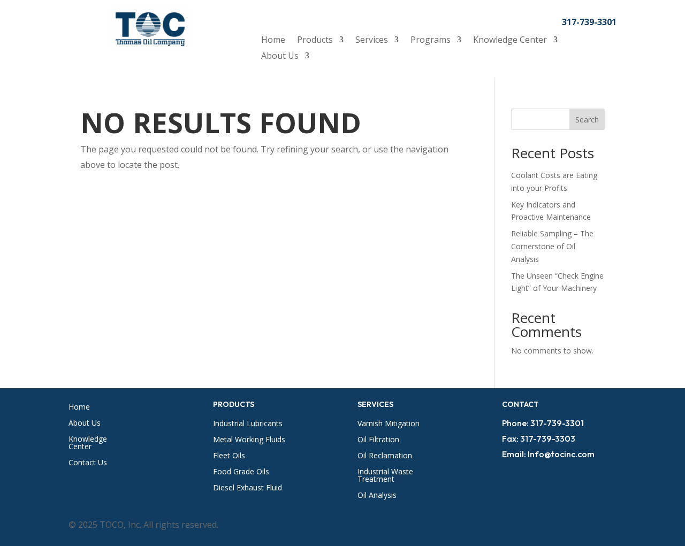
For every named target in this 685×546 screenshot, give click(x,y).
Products (315, 40)
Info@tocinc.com (561, 454)
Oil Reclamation (384, 456)
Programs (430, 40)
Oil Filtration (378, 440)
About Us (280, 56)
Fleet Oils (229, 456)
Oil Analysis (377, 495)
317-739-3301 (589, 22)
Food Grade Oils (241, 472)
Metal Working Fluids (249, 440)
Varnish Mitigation (388, 424)
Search (587, 119)
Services (371, 40)
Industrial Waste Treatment (385, 476)
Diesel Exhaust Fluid (247, 488)
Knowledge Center (510, 40)
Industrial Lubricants (248, 424)
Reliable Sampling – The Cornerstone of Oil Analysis (552, 246)
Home (273, 40)
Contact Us (87, 463)
